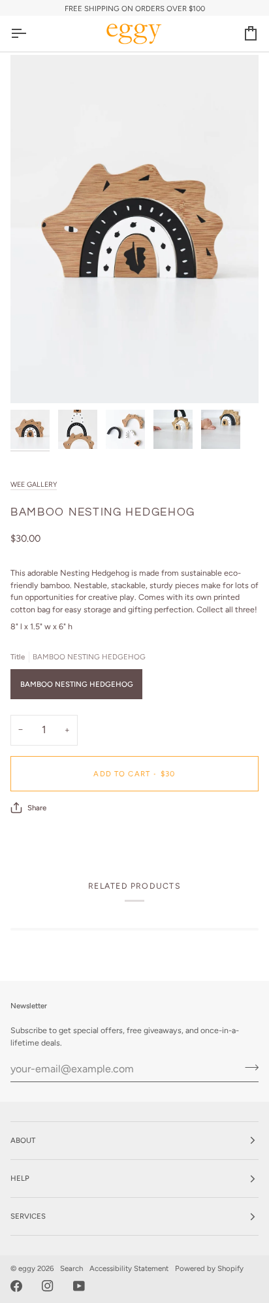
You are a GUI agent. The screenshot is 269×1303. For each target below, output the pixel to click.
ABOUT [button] (22, 1140)
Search (71, 1268)
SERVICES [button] (28, 1216)
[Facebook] (16, 1286)
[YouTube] (79, 1286)
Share (36, 807)
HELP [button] (19, 1178)
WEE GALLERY (33, 484)
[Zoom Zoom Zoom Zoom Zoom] (134, 229)
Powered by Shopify (209, 1268)
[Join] (248, 1067)
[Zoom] (35, 378)
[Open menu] (30, 33)
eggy (26, 1268)
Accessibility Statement (128, 1268)
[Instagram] (48, 1286)
